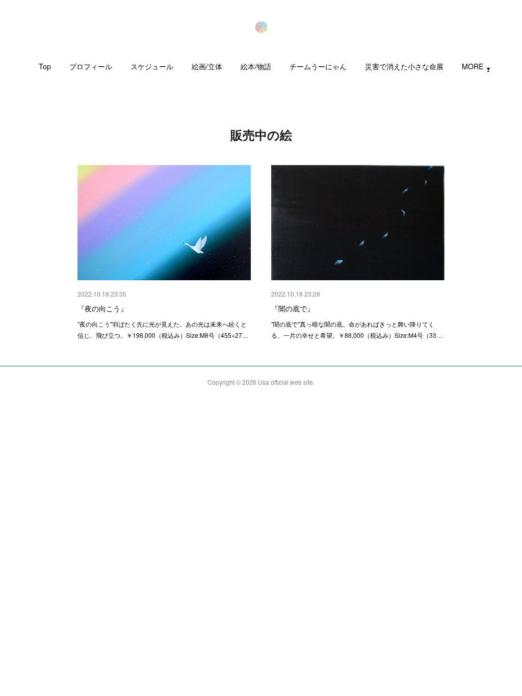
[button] (45, 68)
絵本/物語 (256, 66)
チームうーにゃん (318, 66)
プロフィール (90, 66)
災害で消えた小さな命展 (404, 66)
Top (45, 66)
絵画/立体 (207, 66)
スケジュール (151, 66)
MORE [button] (472, 66)
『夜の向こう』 (102, 308)
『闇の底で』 (292, 308)
